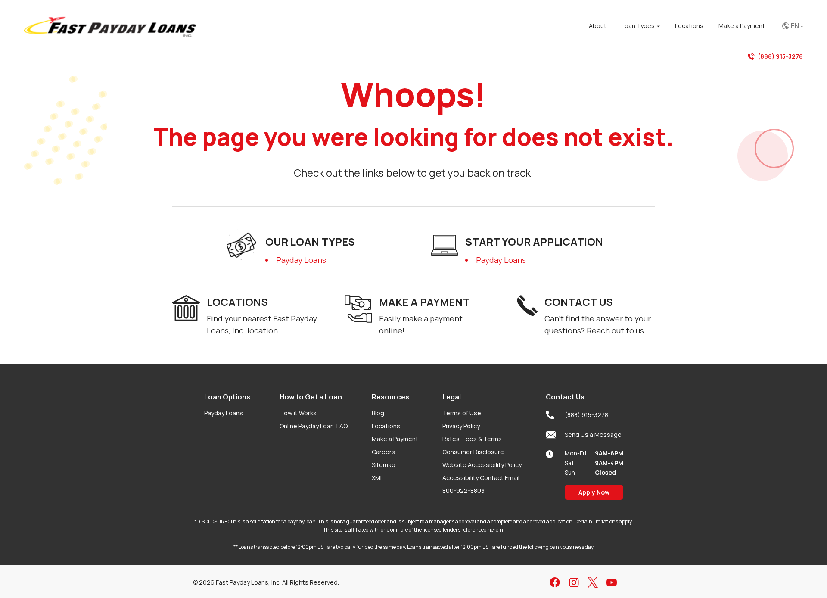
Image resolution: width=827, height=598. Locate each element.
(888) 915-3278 (780, 56)
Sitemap (383, 465)
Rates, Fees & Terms (472, 439)
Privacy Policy (461, 426)
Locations (386, 426)
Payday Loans (301, 260)
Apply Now (593, 492)
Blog (378, 413)
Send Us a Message (593, 434)
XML (377, 477)
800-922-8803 (463, 490)
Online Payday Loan (314, 426)
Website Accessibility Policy (482, 465)
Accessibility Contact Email (480, 477)
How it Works (298, 413)
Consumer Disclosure (473, 452)
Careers (383, 452)
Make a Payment (395, 439)
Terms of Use (461, 413)
